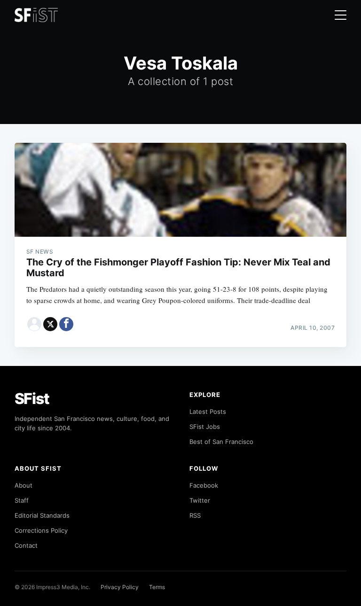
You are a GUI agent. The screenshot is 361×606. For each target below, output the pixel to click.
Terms (157, 586)
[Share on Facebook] (66, 324)
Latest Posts (207, 411)
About (23, 485)
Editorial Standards (42, 515)
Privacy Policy (120, 586)
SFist (32, 398)
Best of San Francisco (221, 441)
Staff (22, 500)
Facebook (203, 485)
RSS (195, 515)
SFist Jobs (204, 426)
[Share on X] (50, 324)
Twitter (199, 500)
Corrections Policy (41, 530)
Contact (26, 545)
